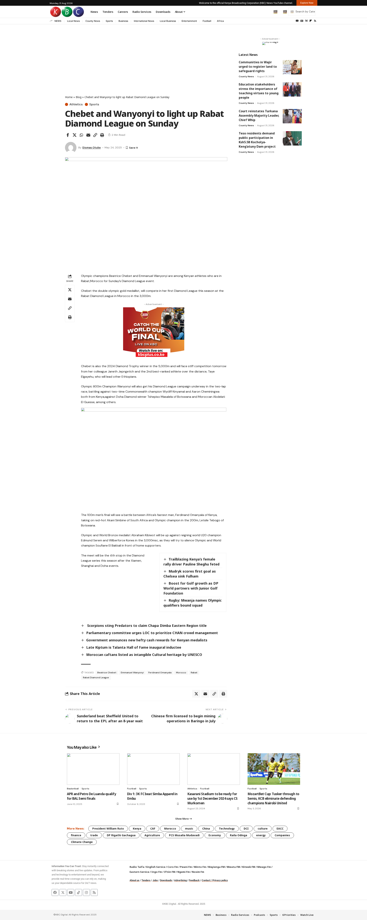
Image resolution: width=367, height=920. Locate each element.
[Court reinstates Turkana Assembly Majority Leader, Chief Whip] (292, 116)
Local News (73, 21)
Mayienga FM (216, 867)
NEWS (57, 21)
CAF (152, 828)
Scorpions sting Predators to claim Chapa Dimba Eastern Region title (146, 625)
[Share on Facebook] (67, 135)
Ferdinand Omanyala (159, 672)
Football (207, 21)
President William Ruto (108, 828)
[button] (267, 11)
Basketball (73, 788)
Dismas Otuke (91, 147)
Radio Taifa (137, 867)
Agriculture (152, 835)
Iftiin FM (169, 872)
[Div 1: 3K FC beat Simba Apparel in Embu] (153, 769)
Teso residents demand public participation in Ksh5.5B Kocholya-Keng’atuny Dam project (257, 140)
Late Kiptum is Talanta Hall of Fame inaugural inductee (133, 647)
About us (134, 880)
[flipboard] (311, 21)
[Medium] (306, 21)
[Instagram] (86, 892)
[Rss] (315, 21)
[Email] (88, 135)
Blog (78, 97)
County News (92, 21)
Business (123, 21)
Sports (109, 21)
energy (261, 835)
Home (69, 97)
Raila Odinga (238, 835)
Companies (282, 835)
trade (94, 835)
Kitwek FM (248, 867)
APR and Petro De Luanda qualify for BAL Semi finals (91, 796)
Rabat (194, 672)
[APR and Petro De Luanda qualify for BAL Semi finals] (93, 769)
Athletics (76, 104)
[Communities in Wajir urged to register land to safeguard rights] (292, 67)
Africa (220, 21)
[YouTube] (297, 21)
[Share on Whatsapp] (81, 135)
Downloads (166, 880)
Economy (215, 835)
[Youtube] (70, 892)
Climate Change (82, 842)
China (206, 828)
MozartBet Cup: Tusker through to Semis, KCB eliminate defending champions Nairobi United (273, 798)
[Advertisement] (146, 66)
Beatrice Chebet (106, 672)
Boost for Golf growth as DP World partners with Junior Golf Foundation (190, 588)
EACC (280, 828)
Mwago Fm (264, 867)
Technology (227, 828)
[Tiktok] (78, 892)
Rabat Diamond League (96, 677)
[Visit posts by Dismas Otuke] (70, 147)
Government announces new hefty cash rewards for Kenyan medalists (146, 640)
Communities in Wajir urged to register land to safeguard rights (258, 66)
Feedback (194, 880)
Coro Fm (172, 867)
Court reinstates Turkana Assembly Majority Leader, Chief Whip (259, 115)
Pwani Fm (186, 867)
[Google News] (302, 21)
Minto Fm (200, 867)
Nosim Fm (197, 872)
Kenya (137, 828)
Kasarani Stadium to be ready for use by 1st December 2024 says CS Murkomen (212, 798)
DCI (246, 828)
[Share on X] (74, 135)
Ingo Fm (156, 872)
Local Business (168, 21)
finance (76, 835)
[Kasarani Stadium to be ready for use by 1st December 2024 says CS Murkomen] (213, 769)
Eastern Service (139, 872)
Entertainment (189, 21)
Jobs (155, 880)
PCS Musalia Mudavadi (184, 835)
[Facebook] (55, 892)
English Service (155, 867)
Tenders (145, 880)
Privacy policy (220, 880)
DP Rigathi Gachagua (121, 835)
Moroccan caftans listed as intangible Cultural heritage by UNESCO (144, 654)
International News (144, 21)
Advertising (180, 880)
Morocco (181, 672)
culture (263, 828)
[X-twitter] (62, 892)
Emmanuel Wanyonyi (132, 672)
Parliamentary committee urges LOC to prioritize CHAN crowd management (152, 632)
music (189, 828)
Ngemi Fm (183, 872)
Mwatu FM (233, 867)
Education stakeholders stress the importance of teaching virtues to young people (258, 91)
